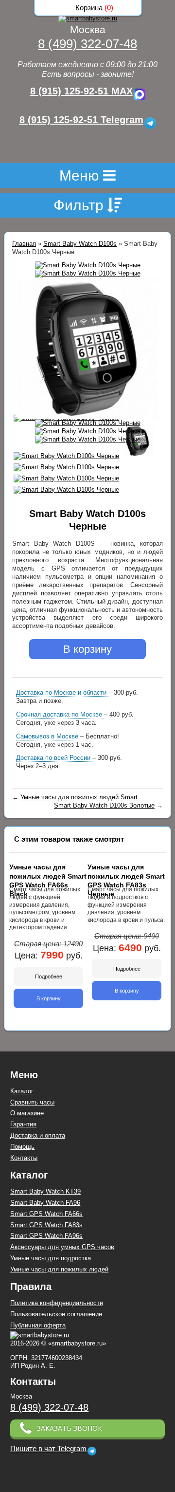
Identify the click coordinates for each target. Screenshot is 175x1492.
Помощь (22, 1146)
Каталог (22, 1091)
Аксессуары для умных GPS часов (62, 1247)
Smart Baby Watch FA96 (45, 1202)
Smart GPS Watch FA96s (46, 1235)
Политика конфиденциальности (56, 1303)
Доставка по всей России (54, 757)
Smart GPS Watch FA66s (46, 1213)
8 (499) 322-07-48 (87, 44)
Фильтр (80, 205)
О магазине (27, 1113)
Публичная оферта (38, 1325)
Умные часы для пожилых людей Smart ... (82, 797)
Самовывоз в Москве (48, 736)
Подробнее (48, 976)
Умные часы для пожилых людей (59, 1269)
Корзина (89, 7)
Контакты (23, 1157)
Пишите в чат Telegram (48, 1449)
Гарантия (23, 1124)
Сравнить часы (32, 1102)
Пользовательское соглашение (56, 1314)
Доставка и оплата (37, 1135)
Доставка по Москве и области (62, 692)
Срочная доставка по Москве (60, 714)
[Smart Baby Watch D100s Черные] (87, 265)
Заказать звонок (69, 1428)
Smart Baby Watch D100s (80, 243)
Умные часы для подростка (50, 1258)
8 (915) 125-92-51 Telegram (81, 119)
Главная (24, 243)
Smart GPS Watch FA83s (46, 1225)
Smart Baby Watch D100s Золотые (104, 805)
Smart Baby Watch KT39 (45, 1191)
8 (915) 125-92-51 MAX (81, 91)
